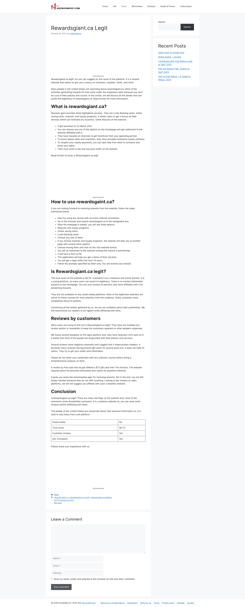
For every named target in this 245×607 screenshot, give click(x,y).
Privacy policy (168, 603)
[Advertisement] (98, 57)
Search (161, 22)
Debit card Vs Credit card (171, 52)
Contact (190, 603)
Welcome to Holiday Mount (113, 603)
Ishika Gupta (185, 6)
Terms (156, 603)
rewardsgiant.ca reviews (101, 497)
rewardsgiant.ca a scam (79, 497)
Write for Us (145, 603)
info (114, 6)
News (124, 6)
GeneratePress (89, 603)
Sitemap (180, 603)
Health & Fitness (167, 6)
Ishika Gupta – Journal (169, 57)
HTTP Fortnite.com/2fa (64, 500)
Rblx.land (58, 503)
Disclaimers (132, 603)
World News (137, 6)
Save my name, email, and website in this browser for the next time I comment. (94, 579)
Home (105, 6)
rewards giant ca (61, 497)
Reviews (151, 6)
